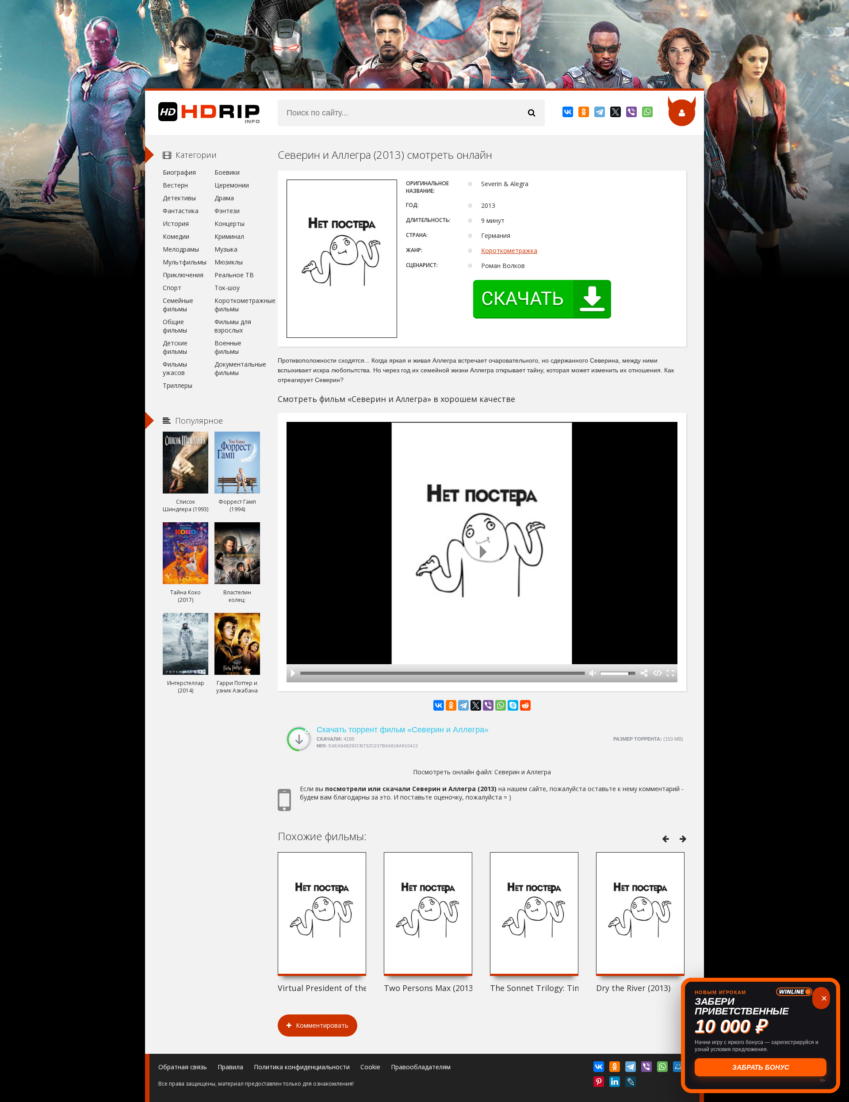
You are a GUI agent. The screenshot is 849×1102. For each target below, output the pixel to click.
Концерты (229, 223)
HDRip (202, 113)
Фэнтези (227, 211)
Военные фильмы (227, 347)
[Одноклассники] (584, 114)
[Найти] (531, 112)
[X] (616, 114)
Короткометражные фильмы (237, 304)
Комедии (176, 236)
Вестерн (175, 185)
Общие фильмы (175, 326)
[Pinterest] (599, 1083)
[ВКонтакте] (568, 114)
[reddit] (525, 705)
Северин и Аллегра (522, 772)
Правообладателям (421, 1067)
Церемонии (231, 185)
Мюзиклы (228, 262)
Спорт (172, 287)
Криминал (229, 236)
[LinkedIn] (615, 1083)
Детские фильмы (175, 347)
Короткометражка (509, 250)
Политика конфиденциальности (302, 1067)
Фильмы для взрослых (232, 326)
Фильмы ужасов (175, 368)
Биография (179, 172)
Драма (224, 198)
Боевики (227, 172)
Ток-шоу (227, 287)
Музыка (225, 249)
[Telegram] (600, 114)
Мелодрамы (181, 249)
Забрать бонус (760, 1067)
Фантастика (181, 211)
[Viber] (632, 114)
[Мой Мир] (679, 1068)
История (176, 223)
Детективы (179, 198)
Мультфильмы (185, 262)
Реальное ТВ (234, 275)
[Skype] (513, 705)
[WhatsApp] (648, 114)
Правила (230, 1067)
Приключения (183, 275)
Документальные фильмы (237, 368)
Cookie (370, 1067)
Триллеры (177, 385)
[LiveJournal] (631, 1083)
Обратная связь (182, 1067)
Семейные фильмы (178, 304)
